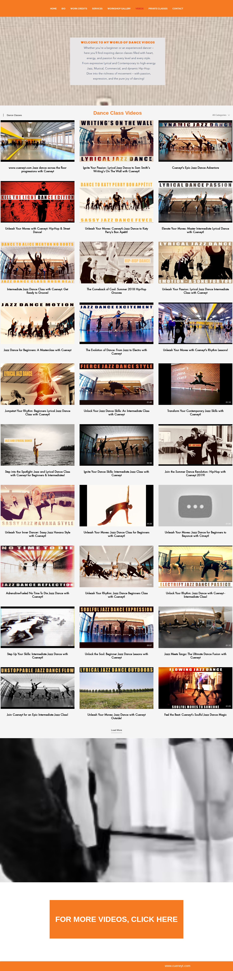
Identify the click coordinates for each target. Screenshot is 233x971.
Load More (116, 730)
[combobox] (221, 115)
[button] (12, 115)
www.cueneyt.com (177, 966)
